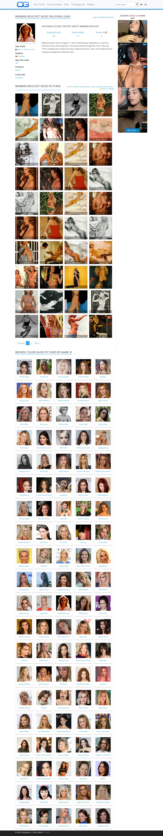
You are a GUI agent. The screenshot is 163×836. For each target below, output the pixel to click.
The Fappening (78, 4)
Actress (18, 70)
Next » (36, 343)
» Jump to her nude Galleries (103, 17)
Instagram (19, 77)
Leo (16, 63)
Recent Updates (54, 4)
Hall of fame (39, 4)
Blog (66, 4)
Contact (47, 832)
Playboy (90, 4)
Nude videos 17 (78, 34)
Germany (21, 56)
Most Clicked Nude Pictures (102, 87)
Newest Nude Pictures (81, 87)
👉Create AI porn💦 (106, 89)
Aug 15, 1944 (22, 49)
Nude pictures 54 (54, 34)
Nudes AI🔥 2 (101, 34)
